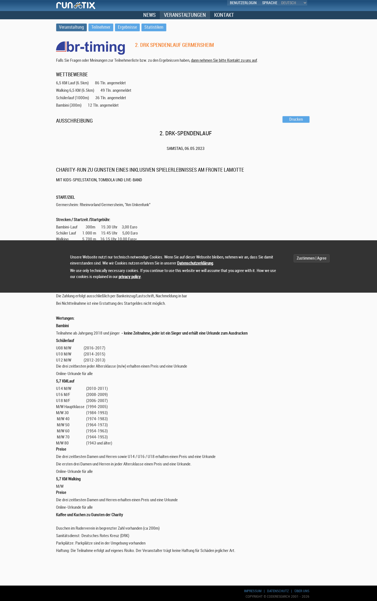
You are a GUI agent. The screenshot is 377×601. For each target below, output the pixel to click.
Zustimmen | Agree (311, 258)
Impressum (252, 591)
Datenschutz (278, 591)
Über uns (301, 591)
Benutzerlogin (243, 3)
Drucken (296, 119)
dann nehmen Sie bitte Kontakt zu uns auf (224, 60)
